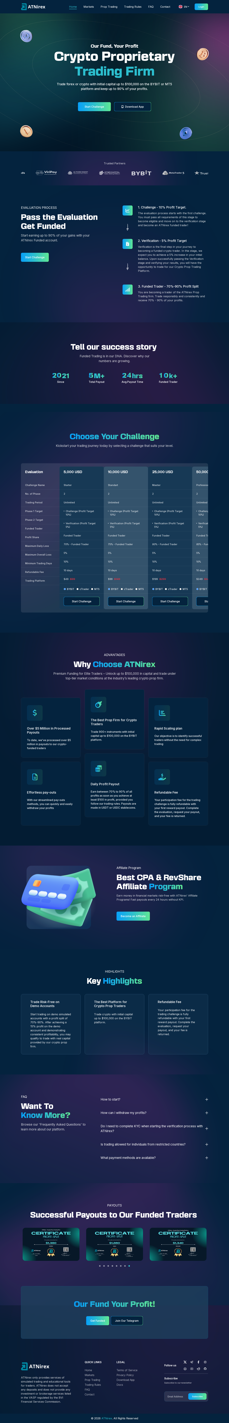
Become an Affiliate (133, 916)
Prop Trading (109, 6)
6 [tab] (121, 1266)
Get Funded (97, 1320)
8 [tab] (129, 1266)
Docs (120, 1384)
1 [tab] (100, 1266)
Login (201, 6)
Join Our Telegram (127, 1320)
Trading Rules (132, 6)
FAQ (151, 6)
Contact (165, 6)
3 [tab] (108, 1266)
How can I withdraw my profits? (124, 1113)
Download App (134, 106)
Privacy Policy (125, 1375)
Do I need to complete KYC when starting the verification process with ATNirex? (152, 1128)
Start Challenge (94, 106)
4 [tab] (112, 1266)
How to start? (110, 1099)
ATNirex (106, 1418)
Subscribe (197, 1396)
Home (73, 6)
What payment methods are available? (128, 1158)
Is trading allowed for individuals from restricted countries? (143, 1144)
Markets (88, 6)
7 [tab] (125, 1266)
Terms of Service (127, 1370)
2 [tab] (104, 1266)
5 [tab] (116, 1266)
